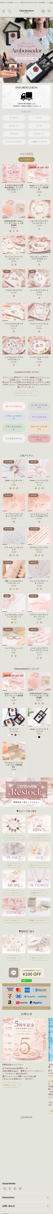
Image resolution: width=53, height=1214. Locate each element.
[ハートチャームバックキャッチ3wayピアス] (39, 502)
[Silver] (14, 231)
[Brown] (16, 735)
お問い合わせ (8, 1206)
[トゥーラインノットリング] (13, 636)
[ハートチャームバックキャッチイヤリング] (13, 502)
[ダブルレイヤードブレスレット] (39, 535)
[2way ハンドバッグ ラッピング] (39, 717)
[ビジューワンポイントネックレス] (39, 569)
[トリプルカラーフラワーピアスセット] (13, 345)
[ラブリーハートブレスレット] (39, 312)
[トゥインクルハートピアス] (39, 345)
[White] (9, 735)
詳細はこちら (27, 2)
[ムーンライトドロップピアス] (39, 278)
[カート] (49, 11)
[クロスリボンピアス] (13, 278)
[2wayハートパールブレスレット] (39, 468)
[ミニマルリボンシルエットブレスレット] (13, 603)
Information (8, 1197)
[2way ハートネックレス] (13, 468)
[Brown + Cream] (12, 735)
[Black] (39, 737)
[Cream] (19, 735)
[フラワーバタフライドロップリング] (39, 603)
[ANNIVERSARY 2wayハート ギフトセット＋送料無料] (13, 209)
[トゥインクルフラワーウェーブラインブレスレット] (39, 636)
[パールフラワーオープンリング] (13, 312)
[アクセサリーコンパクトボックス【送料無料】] (13, 751)
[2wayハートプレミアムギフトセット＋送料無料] (39, 173)
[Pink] (39, 195)
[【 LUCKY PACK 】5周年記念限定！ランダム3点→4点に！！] (13, 173)
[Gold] (10, 231)
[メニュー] (4, 11)
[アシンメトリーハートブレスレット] (13, 245)
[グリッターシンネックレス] (13, 535)
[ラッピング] (13, 717)
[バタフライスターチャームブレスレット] (39, 209)
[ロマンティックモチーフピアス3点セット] (39, 245)
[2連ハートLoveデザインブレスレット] (13, 569)
